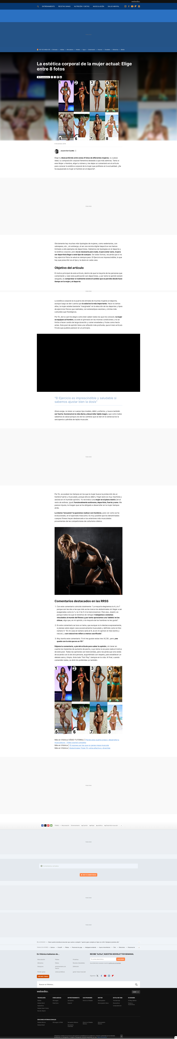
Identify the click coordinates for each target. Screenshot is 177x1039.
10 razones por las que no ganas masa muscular (89, 745)
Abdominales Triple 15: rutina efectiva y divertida (89, 748)
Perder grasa (41, 972)
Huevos (100, 49)
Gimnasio (55, 49)
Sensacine (71, 1000)
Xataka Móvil (41, 1003)
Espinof (70, 1003)
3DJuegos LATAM (58, 1022)
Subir (134, 992)
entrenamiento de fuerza (60, 967)
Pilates (67, 947)
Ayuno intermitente (105, 947)
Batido (123, 49)
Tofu (114, 947)
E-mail (61, 77)
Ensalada (107, 49)
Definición (76, 966)
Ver (89, 875)
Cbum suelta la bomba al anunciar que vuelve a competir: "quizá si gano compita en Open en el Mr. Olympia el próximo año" (83, 942)
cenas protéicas (60, 972)
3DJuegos (55, 1000)
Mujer (92, 825)
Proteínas (75, 959)
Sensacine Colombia (71, 1025)
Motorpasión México (101, 1023)
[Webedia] (135, 1)
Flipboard (136, 6)
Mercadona (70, 49)
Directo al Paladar (88, 1000)
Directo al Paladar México (88, 1023)
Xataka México (41, 1022)
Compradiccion (117, 1005)
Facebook (129, 6)
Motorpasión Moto (103, 1003)
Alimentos (115, 49)
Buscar (136, 984)
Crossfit (60, 947)
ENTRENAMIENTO (48, 6)
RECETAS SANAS (64, 6)
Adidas (62, 49)
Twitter (55, 77)
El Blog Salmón (132, 1000)
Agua (84, 49)
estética (100, 825)
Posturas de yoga (77, 947)
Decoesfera (116, 1003)
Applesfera (40, 1005)
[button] (68, 151)
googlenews (139, 6)
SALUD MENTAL (113, 6)
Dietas (57, 963)
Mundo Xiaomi (41, 1011)
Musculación (65, 825)
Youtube (132, 6)
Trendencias (116, 1000)
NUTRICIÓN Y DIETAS (81, 6)
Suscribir (120, 959)
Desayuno (40, 966)
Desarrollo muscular (112, 825)
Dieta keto (122, 947)
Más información (102, 1037)
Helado (78, 49)
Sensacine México (73, 1022)
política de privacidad (115, 963)
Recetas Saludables (79, 963)
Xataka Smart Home (43, 1008)
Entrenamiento (75, 825)
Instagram (125, 6)
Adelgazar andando (91, 947)
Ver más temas (43, 976)
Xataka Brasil (41, 1025)
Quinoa (53, 947)
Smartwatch (91, 49)
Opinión (85, 825)
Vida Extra (55, 1003)
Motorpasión (101, 1000)
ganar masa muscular (79, 972)
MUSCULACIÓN (98, 6)
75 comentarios (44, 77)
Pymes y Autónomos (131, 1003)
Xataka (39, 1000)
